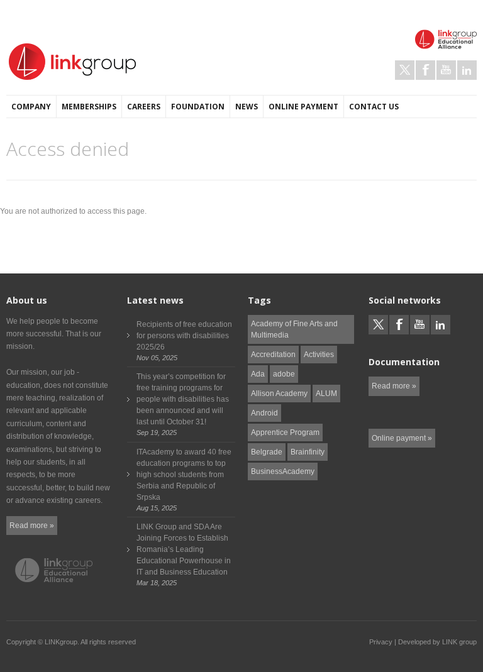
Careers (143, 106)
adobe (284, 374)
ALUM (326, 393)
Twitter (404, 70)
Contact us (374, 106)
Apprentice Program (285, 432)
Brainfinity (308, 452)
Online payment (303, 106)
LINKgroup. (62, 642)
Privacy (380, 642)
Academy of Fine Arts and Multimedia (294, 329)
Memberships (89, 106)
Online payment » (402, 438)
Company (31, 106)
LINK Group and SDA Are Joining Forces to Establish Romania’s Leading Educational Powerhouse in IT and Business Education (183, 549)
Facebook (425, 70)
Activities (319, 354)
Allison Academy (279, 393)
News (246, 106)
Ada (258, 374)
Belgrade (266, 452)
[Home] (72, 61)
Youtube (446, 70)
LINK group (459, 642)
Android (264, 413)
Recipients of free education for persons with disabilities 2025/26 (184, 335)
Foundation (198, 106)
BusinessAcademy (282, 471)
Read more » (31, 525)
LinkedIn (467, 70)
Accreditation (273, 354)
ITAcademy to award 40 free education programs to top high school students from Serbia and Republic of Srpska (183, 475)
